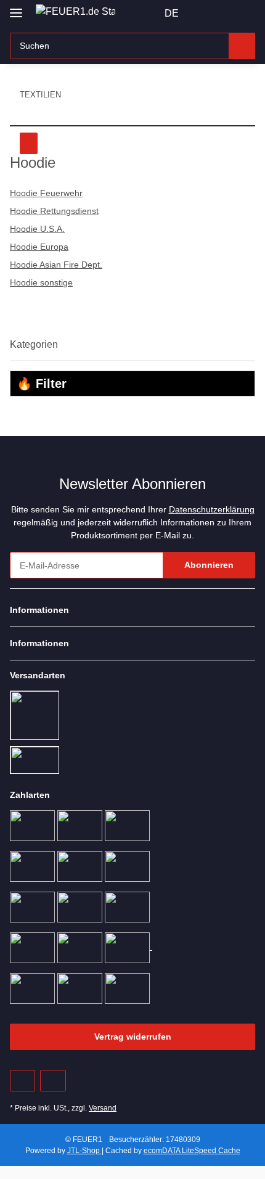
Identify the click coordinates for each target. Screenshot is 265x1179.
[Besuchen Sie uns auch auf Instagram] (52, 1080)
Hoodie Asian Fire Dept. (56, 264)
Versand (102, 1108)
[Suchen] (242, 46)
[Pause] (29, 143)
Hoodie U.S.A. (37, 229)
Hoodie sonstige (41, 282)
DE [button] (172, 13)
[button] (206, 13)
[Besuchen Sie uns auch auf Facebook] (22, 1080)
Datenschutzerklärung (212, 509)
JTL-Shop (84, 1150)
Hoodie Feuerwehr (46, 193)
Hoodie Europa (39, 247)
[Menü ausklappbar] (16, 7)
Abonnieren (209, 565)
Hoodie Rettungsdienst (54, 211)
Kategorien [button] (34, 344)
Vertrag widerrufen (132, 1036)
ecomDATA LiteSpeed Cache (192, 1150)
